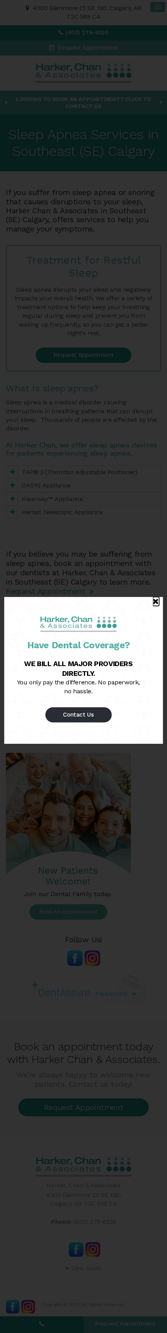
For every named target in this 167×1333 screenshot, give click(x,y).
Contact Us (78, 714)
